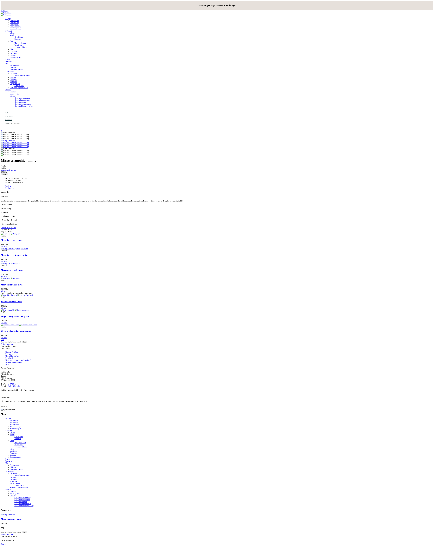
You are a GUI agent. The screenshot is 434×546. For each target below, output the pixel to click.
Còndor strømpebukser (22, 104)
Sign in (3, 544)
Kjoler (12, 49)
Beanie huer (18, 45)
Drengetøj (9, 61)
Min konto (9, 354)
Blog (7, 364)
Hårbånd (13, 78)
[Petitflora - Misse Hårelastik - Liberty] (15, 143)
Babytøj (8, 19)
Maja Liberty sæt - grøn (12, 270)
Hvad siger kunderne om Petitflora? (18, 360)
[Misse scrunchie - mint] (8, 515)
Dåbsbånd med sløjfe (21, 76)
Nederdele (13, 53)
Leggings (13, 51)
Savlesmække (19, 86)
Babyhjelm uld (15, 65)
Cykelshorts (18, 37)
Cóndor (12, 96)
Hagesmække (15, 84)
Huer (12, 41)
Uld (6, 63)
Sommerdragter (15, 29)
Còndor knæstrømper (22, 100)
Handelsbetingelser (12, 356)
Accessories (9, 71)
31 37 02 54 (12, 384)
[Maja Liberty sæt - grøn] (10, 263)
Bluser (12, 33)
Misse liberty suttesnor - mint (14, 255)
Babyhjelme (14, 25)
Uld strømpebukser (17, 69)
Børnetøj (8, 31)
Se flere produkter (7, 344)
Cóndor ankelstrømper (22, 98)
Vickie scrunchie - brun (11, 301)
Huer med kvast (20, 43)
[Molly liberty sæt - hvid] (10, 278)
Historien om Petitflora (13, 362)
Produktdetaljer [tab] (10, 188)
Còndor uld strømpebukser (23, 106)
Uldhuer (13, 67)
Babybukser (14, 21)
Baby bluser (14, 23)
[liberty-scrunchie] (8, 141)
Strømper (13, 55)
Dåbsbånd (13, 74)
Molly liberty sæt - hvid (11, 285)
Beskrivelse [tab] (9, 186)
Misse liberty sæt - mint (11, 240)
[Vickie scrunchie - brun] (17, 295)
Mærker (8, 90)
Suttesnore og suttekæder (19, 88)
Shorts (12, 35)
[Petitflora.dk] (6, 13)
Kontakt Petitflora (11, 352)
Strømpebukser (15, 57)
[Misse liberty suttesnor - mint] (14, 249)
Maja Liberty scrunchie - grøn (15, 316)
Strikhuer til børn (20, 47)
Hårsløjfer (13, 80)
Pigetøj (7, 59)
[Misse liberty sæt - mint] (10, 234)
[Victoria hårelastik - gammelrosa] (19, 325)
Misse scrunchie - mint (11, 519)
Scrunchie (13, 82)
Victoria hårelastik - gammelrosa (16, 331)
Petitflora (13, 92)
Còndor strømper (20, 102)
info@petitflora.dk (13, 386)
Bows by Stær (15, 94)
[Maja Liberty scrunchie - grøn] (15, 310)
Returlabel (9, 358)
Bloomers (17, 39)
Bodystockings (15, 27)
